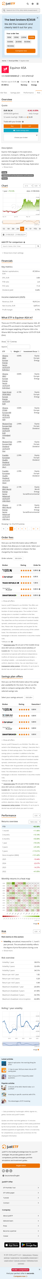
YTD (35, 229)
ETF (3, 351)
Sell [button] (30, 126)
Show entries (9, 342)
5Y (30, 229)
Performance (29, 93)
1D (4, 229)
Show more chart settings (14, 253)
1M (8, 229)
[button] (38, 246)
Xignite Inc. (33, 1111)
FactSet (8, 1115)
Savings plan (15, 93)
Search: (4, 347)
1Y (22, 229)
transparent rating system (11, 666)
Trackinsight (19, 1111)
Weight (16, 351)
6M (18, 229)
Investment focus (30, 351)
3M (13, 229)
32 (33, 529)
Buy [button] (12, 126)
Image (35, 924)
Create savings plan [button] (22, 130)
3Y (26, 229)
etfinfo (27, 1111)
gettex (4, 1115)
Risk (38, 93)
